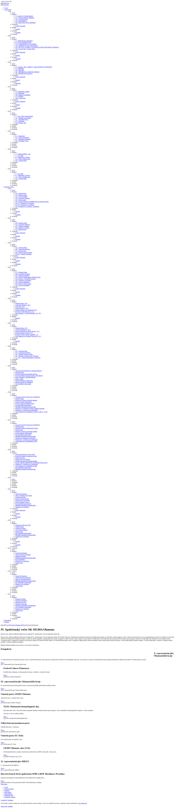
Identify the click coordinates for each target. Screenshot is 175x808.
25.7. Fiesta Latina (20, 200)
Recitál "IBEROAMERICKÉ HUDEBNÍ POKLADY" (31, 462)
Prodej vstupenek (20, 26)
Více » (3, 663)
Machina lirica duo (20, 602)
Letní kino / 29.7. (20, 306)
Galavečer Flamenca (21, 494)
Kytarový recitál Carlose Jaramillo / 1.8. (26, 334)
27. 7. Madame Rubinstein (23, 139)
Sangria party (19, 430)
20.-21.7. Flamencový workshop (24, 203)
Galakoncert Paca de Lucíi (23, 525)
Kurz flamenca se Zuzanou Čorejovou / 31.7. (28, 336)
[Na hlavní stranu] (5, 5)
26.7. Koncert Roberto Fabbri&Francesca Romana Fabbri (31, 201)
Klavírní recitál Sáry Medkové (24, 382)
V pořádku (9, 806)
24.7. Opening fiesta (21, 223)
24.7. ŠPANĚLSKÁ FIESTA (23, 73)
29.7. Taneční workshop (22, 275)
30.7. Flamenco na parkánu (23, 280)
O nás (6, 8)
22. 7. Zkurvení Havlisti (22, 137)
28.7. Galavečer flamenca (22, 274)
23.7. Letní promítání (21, 196)
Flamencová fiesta (20, 497)
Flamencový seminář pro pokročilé (25, 438)
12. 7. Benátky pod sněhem (23, 118)
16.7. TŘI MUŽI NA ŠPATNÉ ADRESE (27, 72)
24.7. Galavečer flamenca (22, 198)
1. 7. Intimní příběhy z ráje (23, 154)
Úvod (13, 13)
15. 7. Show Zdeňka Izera (22, 159)
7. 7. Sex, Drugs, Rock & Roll (24, 116)
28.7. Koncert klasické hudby (23, 252)
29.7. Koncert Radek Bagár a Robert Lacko (27, 277)
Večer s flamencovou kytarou (23, 495)
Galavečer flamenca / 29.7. (23, 305)
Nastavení (3, 806)
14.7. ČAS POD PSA (21, 19)
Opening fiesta (19, 372)
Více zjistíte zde (82, 803)
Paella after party (20, 458)
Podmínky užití (8, 795)
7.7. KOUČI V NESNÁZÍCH (24, 16)
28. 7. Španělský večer (21, 141)
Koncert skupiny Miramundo (23, 433)
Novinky (6, 790)
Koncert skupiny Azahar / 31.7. (24, 333)
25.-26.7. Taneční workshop (23, 254)
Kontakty (18, 32)
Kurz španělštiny (20, 559)
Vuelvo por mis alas (21, 604)
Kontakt (6, 622)
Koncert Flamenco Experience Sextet (26, 456)
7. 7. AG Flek (19, 155)
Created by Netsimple (7, 800)
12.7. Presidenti (19, 93)
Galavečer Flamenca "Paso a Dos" (25, 454)
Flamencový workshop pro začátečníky (26, 410)
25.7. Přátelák (19, 96)
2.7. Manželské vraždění (22, 91)
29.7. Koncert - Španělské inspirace (25, 279)
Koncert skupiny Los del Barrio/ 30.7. (26, 310)
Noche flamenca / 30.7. (22, 308)
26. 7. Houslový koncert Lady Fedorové (26, 356)
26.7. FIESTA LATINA (22, 228)
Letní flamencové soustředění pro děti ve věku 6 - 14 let (31, 412)
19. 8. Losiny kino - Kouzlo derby (25, 49)
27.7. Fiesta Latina (20, 251)
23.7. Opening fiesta (21, 195)
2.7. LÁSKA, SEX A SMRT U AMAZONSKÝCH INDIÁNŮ (33, 67)
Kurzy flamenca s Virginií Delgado (25, 377)
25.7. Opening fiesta (21, 247)
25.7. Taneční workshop (22, 226)
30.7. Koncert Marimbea (22, 282)
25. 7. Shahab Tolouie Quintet (24, 354)
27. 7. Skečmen (19, 121)
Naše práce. (4, 784)
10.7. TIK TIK (19, 70)
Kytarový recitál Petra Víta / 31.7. (25, 311)
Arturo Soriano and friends (23, 554)
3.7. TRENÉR (19, 68)
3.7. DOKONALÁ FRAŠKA (24, 41)
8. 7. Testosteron (20, 136)
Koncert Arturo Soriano (22, 499)
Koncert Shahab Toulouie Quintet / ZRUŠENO (29, 375)
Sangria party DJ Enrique (22, 459)
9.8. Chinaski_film (20, 123)
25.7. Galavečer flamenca (22, 224)
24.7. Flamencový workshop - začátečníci (27, 206)
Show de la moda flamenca (23, 579)
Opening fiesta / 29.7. (21, 328)
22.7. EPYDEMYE (21, 21)
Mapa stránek (8, 794)
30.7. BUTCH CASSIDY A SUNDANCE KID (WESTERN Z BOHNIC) (37, 47)
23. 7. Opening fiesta (21, 351)
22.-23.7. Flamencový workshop (24, 205)
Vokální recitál (19, 527)
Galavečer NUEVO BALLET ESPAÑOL (27, 397)
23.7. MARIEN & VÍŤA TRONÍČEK (26, 45)
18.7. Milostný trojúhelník (22, 95)
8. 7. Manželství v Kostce (22, 157)
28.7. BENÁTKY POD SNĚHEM (25, 22)
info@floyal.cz (5, 3)
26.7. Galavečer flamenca (22, 249)
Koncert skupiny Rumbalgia (23, 402)
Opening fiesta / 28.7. (21, 303)
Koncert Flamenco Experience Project (26, 374)
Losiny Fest (7, 9)
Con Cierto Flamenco (21, 530)
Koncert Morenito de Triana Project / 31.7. (27, 331)
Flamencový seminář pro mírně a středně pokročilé (29, 408)
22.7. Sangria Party (20, 193)
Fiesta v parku (19, 379)
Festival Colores (9, 187)
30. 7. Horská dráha (21, 160)
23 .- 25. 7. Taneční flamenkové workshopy (27, 357)
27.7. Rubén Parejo (20, 229)
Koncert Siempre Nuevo (22, 502)
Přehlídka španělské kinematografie (25, 407)
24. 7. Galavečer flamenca (22, 352)
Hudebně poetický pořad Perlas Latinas (26, 428)
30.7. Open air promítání (22, 285)
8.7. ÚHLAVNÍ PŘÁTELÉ (23, 42)
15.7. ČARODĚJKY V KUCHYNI (25, 44)
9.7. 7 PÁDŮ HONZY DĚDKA (24, 18)
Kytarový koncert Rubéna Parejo (24, 403)
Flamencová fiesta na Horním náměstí (26, 400)
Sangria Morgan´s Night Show (24, 380)
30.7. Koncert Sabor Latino (23, 284)
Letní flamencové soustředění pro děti (26, 441)
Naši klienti (7, 620)
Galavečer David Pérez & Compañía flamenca (28, 371)
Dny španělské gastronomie (23, 384)
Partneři (17, 29)
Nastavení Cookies (9, 797)
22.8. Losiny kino (20, 98)
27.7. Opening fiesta (21, 272)
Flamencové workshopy (22, 507)
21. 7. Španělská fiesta (21, 119)
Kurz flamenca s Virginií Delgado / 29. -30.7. (28, 313)
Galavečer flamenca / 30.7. (23, 329)
